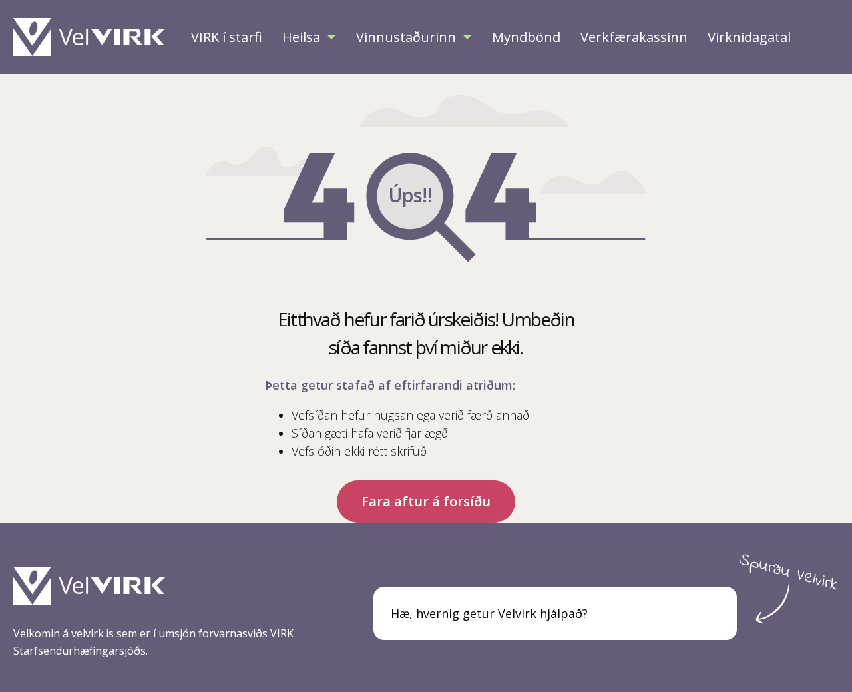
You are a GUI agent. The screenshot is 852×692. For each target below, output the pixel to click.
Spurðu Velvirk (788, 572)
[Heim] (92, 37)
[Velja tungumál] (821, 37)
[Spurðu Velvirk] (711, 613)
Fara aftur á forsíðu (426, 501)
